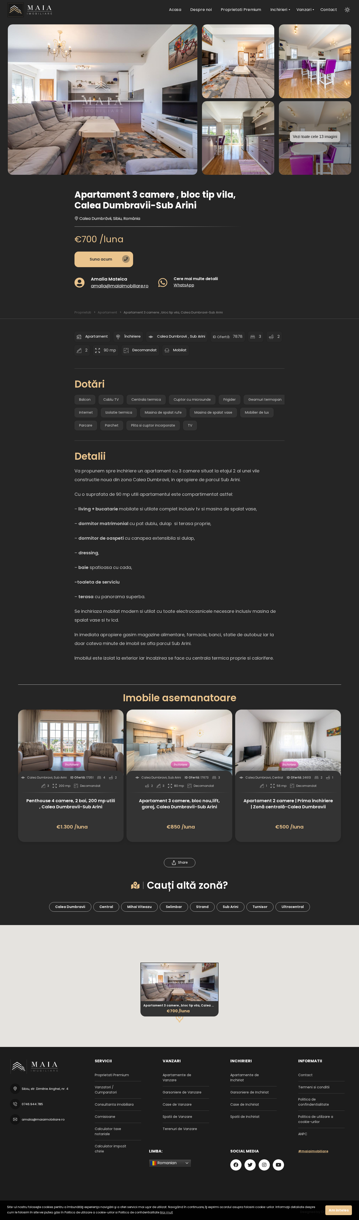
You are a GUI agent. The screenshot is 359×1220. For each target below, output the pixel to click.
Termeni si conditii (313, 1087)
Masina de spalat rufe (163, 412)
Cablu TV (111, 399)
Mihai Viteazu (139, 906)
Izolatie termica (119, 412)
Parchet (111, 425)
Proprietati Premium (112, 1075)
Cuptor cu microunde (192, 399)
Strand (202, 906)
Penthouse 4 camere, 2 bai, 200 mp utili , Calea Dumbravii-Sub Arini (70, 804)
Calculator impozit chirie (110, 1149)
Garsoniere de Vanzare (182, 1092)
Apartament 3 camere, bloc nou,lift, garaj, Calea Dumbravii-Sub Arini (179, 804)
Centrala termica (146, 399)
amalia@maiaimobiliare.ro (119, 285)
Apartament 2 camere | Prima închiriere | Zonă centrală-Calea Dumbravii (288, 804)
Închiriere (132, 336)
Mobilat (180, 349)
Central (106, 906)
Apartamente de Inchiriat (244, 1078)
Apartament (96, 336)
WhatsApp (184, 284)
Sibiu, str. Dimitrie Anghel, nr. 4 (45, 1088)
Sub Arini (197, 336)
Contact (305, 1075)
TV (190, 425)
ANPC (302, 1134)
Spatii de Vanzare (177, 1116)
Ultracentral (293, 906)
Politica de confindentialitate (313, 1102)
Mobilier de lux (257, 412)
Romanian (166, 1163)
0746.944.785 (32, 1104)
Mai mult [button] (166, 1212)
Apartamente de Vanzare (177, 1078)
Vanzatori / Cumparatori (106, 1090)
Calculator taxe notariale (108, 1131)
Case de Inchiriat (244, 1104)
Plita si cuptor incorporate (153, 425)
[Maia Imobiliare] (30, 10)
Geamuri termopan (265, 399)
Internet (86, 412)
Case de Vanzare (177, 1104)
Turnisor (260, 906)
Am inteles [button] (339, 1210)
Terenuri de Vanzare (180, 1128)
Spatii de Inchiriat (245, 1116)
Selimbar (174, 906)
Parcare (85, 425)
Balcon (85, 399)
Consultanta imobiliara (114, 1104)
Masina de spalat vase (213, 412)
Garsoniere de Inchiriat (249, 1092)
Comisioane (105, 1116)
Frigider (229, 399)
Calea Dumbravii (172, 336)
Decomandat (144, 349)
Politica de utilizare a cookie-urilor (315, 1119)
